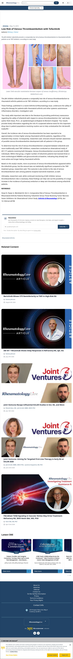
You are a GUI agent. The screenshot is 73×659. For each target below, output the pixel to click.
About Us (36, 585)
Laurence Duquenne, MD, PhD (34, 465)
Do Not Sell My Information (36, 594)
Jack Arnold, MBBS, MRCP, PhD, (15, 465)
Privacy (36, 596)
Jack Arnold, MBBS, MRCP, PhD (26, 408)
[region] (36, 650)
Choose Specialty (35, 8)
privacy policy (37, 230)
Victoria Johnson (10, 299)
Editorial (36, 590)
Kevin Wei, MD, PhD (11, 521)
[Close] (70, 645)
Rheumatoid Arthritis (8, 238)
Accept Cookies (52, 655)
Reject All (65, 655)
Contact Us (36, 592)
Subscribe (63, 227)
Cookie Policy (14, 651)
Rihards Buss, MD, (11, 408)
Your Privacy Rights (36, 600)
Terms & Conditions (36, 598)
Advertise (36, 587)
